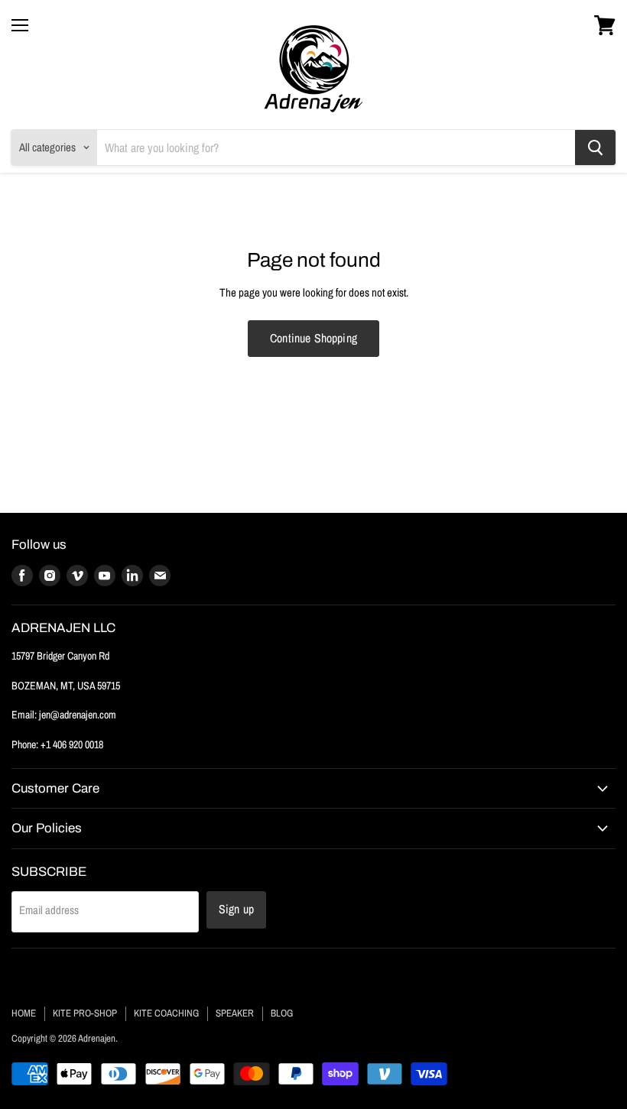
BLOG (282, 1013)
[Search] (595, 147)
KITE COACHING (166, 1013)
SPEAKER (235, 1013)
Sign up (236, 909)
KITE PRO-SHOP (85, 1013)
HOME (23, 1013)
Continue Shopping (313, 338)
